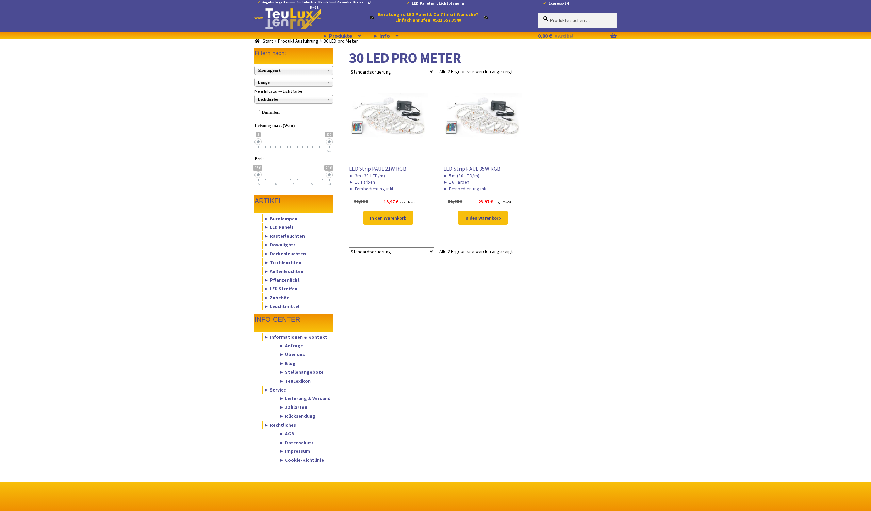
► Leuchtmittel (281, 306)
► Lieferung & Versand (305, 398)
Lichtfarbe (292, 91)
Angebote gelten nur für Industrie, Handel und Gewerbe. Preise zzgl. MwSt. (317, 3)
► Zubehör (276, 297)
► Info (381, 35)
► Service (275, 389)
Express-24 (558, 3)
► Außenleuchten (283, 271)
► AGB (286, 433)
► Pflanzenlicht (282, 280)
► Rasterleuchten (284, 236)
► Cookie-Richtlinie (301, 460)
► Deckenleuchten (285, 253)
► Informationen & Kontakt (295, 337)
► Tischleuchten (282, 262)
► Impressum (294, 451)
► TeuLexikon (295, 381)
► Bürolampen (280, 218)
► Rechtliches (280, 424)
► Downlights (280, 245)
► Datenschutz (296, 442)
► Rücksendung (297, 416)
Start (268, 41)
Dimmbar (271, 112)
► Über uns (292, 354)
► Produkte (337, 35)
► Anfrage (291, 345)
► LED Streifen (280, 289)
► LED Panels (279, 227)
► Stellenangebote (301, 372)
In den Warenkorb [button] (388, 218)
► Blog (287, 363)
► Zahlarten (293, 407)
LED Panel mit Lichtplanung (438, 3)
